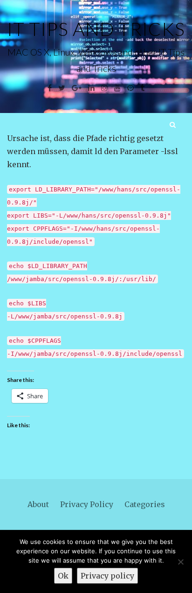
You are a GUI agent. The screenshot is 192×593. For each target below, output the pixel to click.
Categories (144, 504)
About (38, 504)
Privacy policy (107, 575)
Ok (63, 575)
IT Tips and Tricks (96, 29)
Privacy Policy (86, 504)
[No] (180, 561)
